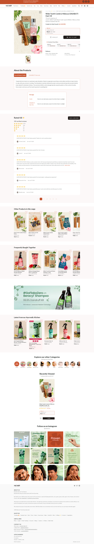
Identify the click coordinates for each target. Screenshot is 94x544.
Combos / (54, 11)
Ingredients (69, 515)
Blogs (36, 520)
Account (31, 520)
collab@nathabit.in (24, 527)
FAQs (15, 520)
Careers (40, 520)
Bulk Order (50, 520)
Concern (64, 515)
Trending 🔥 (16, 515)
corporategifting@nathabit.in (31, 529)
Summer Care (23, 515)
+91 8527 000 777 (23, 526)
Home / (47, 11)
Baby (46, 515)
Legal (19, 520)
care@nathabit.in (24, 531)
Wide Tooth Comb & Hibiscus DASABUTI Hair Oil (65, 11)
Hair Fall (49, 515)
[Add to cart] (26, 212)
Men (54, 515)
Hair (29, 515)
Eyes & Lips (40, 515)
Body (36, 515)
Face (32, 515)
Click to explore (26, 0)
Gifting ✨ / (50, 11)
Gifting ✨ (58, 515)
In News (45, 520)
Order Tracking (25, 520)
